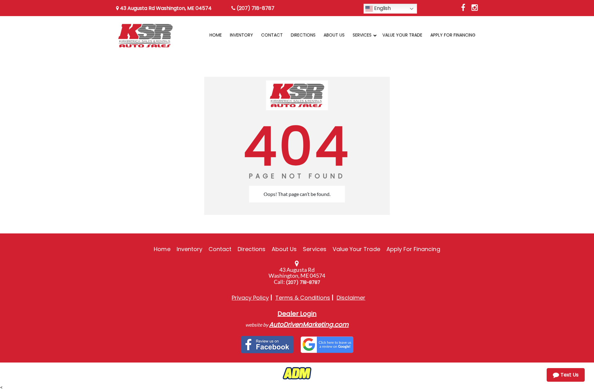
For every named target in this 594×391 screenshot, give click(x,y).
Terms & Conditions (302, 298)
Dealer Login (297, 313)
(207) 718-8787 (254, 8)
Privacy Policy (250, 298)
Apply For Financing (413, 249)
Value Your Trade (356, 249)
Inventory (189, 249)
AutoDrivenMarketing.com (309, 324)
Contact (220, 249)
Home (162, 249)
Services (314, 249)
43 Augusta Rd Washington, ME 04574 (165, 8)
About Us (284, 249)
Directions (251, 249)
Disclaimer (351, 298)
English (382, 8)
